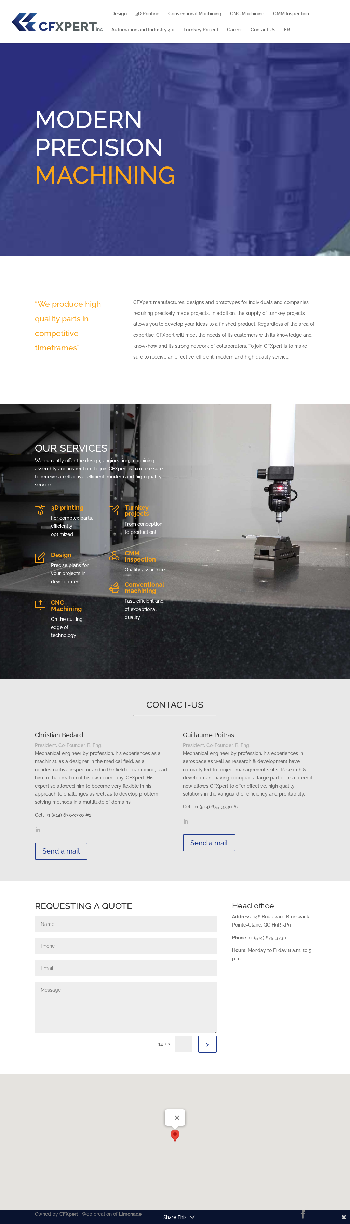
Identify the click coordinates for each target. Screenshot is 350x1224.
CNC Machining (247, 13)
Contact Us (263, 29)
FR (287, 29)
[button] (175, 1136)
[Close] (177, 1117)
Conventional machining (144, 587)
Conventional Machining (194, 13)
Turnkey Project (200, 29)
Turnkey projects (137, 510)
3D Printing (147, 13)
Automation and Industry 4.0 (143, 29)
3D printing (67, 507)
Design (119, 13)
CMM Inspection (291, 13)
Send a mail (61, 851)
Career (234, 29)
